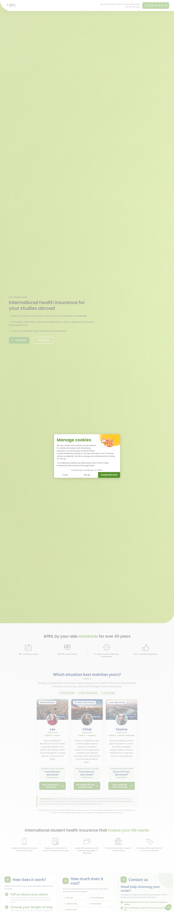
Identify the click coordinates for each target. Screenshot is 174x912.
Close (65, 474)
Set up (87, 474)
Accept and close (109, 474)
